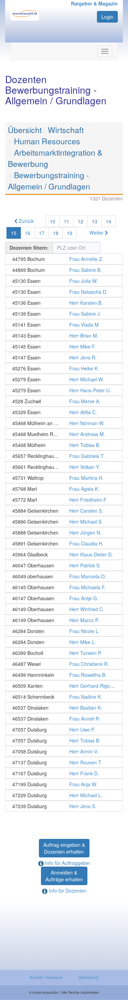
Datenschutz (88, 977)
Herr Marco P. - (64, 620)
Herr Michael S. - (64, 521)
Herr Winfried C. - (64, 609)
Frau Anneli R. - (64, 718)
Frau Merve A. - (64, 401)
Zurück (25, 221)
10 (52, 221)
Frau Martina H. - (64, 478)
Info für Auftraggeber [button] (67, 862)
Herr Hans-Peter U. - (64, 390)
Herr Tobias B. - (64, 445)
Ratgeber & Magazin (94, 3)
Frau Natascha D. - (64, 292)
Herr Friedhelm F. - (64, 500)
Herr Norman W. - (64, 423)
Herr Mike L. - (64, 642)
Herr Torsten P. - (64, 653)
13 (94, 221)
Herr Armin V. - (64, 751)
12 (80, 221)
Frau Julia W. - (64, 281)
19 (69, 232)
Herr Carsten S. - (64, 510)
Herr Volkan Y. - (64, 467)
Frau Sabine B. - (64, 270)
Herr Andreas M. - (64, 434)
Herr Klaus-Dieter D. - (64, 554)
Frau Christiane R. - (64, 664)
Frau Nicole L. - (64, 631)
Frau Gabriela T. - (64, 456)
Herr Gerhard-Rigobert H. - (64, 686)
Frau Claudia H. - (64, 543)
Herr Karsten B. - (64, 303)
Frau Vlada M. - (64, 324)
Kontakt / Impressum (46, 977)
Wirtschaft (66, 129)
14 (108, 221)
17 (41, 232)
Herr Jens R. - (64, 357)
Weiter (97, 232)
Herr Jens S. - (64, 806)
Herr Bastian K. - (64, 707)
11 (66, 221)
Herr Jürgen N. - (64, 532)
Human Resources (47, 141)
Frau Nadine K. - (64, 697)
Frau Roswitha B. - (64, 675)
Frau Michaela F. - (64, 587)
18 (55, 232)
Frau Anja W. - (64, 784)
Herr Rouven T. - (64, 762)
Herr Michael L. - (64, 795)
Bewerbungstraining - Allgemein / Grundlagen (49, 180)
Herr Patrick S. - (64, 565)
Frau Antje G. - (64, 598)
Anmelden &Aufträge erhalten (64, 876)
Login (107, 16)
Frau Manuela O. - (64, 576)
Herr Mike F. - (64, 346)
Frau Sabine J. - (64, 313)
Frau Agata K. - (64, 489)
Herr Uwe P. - (64, 729)
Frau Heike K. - (64, 368)
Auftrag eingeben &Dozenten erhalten (64, 848)
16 (27, 232)
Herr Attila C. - (64, 412)
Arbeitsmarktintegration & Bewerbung (55, 158)
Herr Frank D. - (64, 773)
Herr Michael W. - (64, 379)
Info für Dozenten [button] (66, 890)
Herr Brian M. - (64, 335)
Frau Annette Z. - (64, 259)
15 (13, 232)
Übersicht (25, 129)
